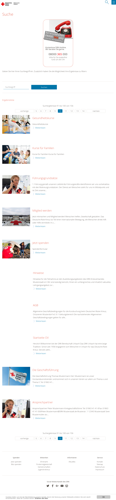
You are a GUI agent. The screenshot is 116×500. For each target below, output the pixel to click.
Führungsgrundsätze (44, 178)
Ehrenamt (44, 462)
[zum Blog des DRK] (66, 485)
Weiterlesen (40, 127)
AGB (35, 305)
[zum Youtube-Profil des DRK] (62, 485)
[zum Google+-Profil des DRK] (57, 485)
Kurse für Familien (43, 148)
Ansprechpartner (42, 402)
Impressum (99, 469)
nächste (96, 111)
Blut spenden (16, 464)
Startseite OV (41, 337)
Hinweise (38, 273)
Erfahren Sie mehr (41, 498)
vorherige (24, 111)
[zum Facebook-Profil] (47, 485)
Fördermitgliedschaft (44, 464)
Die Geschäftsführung (45, 370)
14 (83, 111)
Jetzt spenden (40, 243)
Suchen (44, 87)
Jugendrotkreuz (44, 469)
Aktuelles (72, 462)
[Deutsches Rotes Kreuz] (6, 4)
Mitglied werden (42, 210)
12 (71, 111)
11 (66, 111)
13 (77, 111)
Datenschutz (100, 467)
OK (103, 497)
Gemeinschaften (44, 467)
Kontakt (100, 462)
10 (60, 111)
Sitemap (100, 464)
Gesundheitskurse (43, 118)
